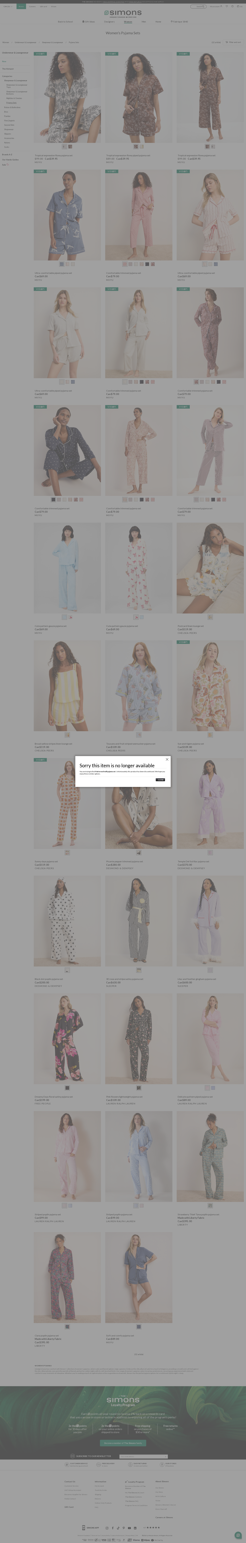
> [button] (160, 780)
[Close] (167, 759)
